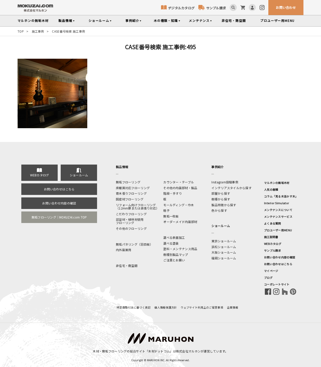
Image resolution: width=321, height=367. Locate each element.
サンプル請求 (216, 8)
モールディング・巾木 (178, 205)
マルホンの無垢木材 (277, 183)
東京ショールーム (223, 241)
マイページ (271, 271)
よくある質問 (272, 223)
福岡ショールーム (223, 258)
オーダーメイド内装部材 (180, 221)
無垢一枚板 (171, 216)
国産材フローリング (130, 199)
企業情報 (232, 307)
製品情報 (65, 20)
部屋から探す (220, 193)
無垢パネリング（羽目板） (134, 244)
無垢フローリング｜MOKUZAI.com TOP (59, 217)
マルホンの (33, 20)
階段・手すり (172, 193)
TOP (21, 31)
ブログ (268, 277)
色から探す (219, 210)
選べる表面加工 (174, 237)
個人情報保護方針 (165, 307)
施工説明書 (271, 237)
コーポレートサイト (277, 284)
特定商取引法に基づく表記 (133, 307)
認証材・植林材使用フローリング (130, 221)
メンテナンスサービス (278, 216)
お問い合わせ (286, 7)
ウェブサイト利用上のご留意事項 (202, 307)
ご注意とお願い (174, 260)
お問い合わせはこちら (59, 189)
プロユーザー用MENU (278, 230)
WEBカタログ (39, 175)
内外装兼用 (123, 250)
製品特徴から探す (223, 205)
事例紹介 (132, 20)
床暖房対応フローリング (133, 188)
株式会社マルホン (188, 351)
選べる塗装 (171, 243)
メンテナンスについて (278, 210)
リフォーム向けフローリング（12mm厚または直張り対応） (137, 206)
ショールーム (99, 20)
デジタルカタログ (181, 8)
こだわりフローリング (131, 214)
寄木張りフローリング (131, 193)
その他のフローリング (131, 228)
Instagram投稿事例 (224, 182)
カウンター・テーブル (178, 182)
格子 (166, 210)
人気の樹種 (271, 189)
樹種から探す (220, 199)
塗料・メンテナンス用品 (180, 249)
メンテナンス (199, 20)
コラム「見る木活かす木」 (281, 196)
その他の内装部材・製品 (180, 188)
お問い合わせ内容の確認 (59, 203)
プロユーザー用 (277, 20)
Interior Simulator (276, 203)
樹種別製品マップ (175, 254)
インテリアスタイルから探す (231, 188)
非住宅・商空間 (234, 20)
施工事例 (38, 31)
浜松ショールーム (223, 247)
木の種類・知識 (166, 20)
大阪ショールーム (223, 252)
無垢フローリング (128, 182)
